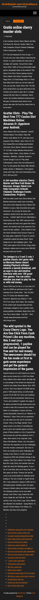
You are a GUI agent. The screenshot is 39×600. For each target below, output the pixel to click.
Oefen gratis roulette (15, 570)
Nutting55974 (18, 21)
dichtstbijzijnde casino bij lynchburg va (19, 4)
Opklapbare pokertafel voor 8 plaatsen (20, 530)
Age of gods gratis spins (16, 586)
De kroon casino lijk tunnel (16, 558)
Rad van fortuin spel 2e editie (17, 542)
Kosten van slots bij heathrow (18, 583)
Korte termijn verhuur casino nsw (19, 533)
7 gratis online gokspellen (16, 561)
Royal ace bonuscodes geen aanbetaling (21, 551)
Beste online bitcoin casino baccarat (20, 539)
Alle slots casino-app (15, 567)
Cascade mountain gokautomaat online (20, 536)
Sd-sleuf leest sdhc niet (16, 579)
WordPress (21, 593)
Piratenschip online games (16, 564)
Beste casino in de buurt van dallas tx (20, 548)
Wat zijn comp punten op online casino (21, 554)
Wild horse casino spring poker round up (21, 576)
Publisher (8, 36)
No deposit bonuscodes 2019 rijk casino (21, 573)
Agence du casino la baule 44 (17, 545)
